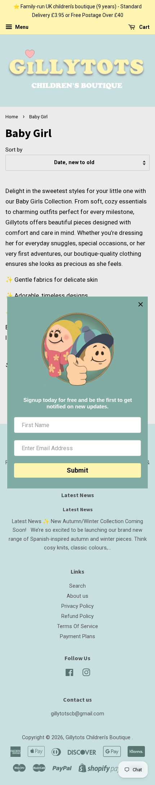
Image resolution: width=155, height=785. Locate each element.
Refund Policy (77, 616)
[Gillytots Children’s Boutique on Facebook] (69, 674)
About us (77, 596)
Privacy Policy (77, 606)
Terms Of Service (77, 626)
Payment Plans (77, 636)
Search (77, 586)
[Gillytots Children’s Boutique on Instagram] (86, 674)
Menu (21, 27)
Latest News (77, 495)
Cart (144, 27)
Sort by (13, 149)
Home (11, 116)
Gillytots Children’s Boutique (99, 737)
